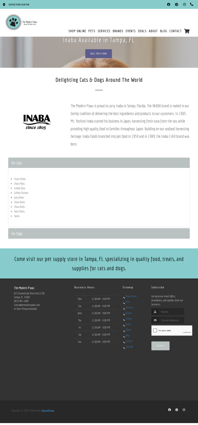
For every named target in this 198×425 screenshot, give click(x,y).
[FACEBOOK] (168, 4)
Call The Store (98, 53)
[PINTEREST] (176, 4)
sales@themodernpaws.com (27, 304)
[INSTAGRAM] (184, 4)
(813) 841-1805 (21, 301)
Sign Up (160, 345)
